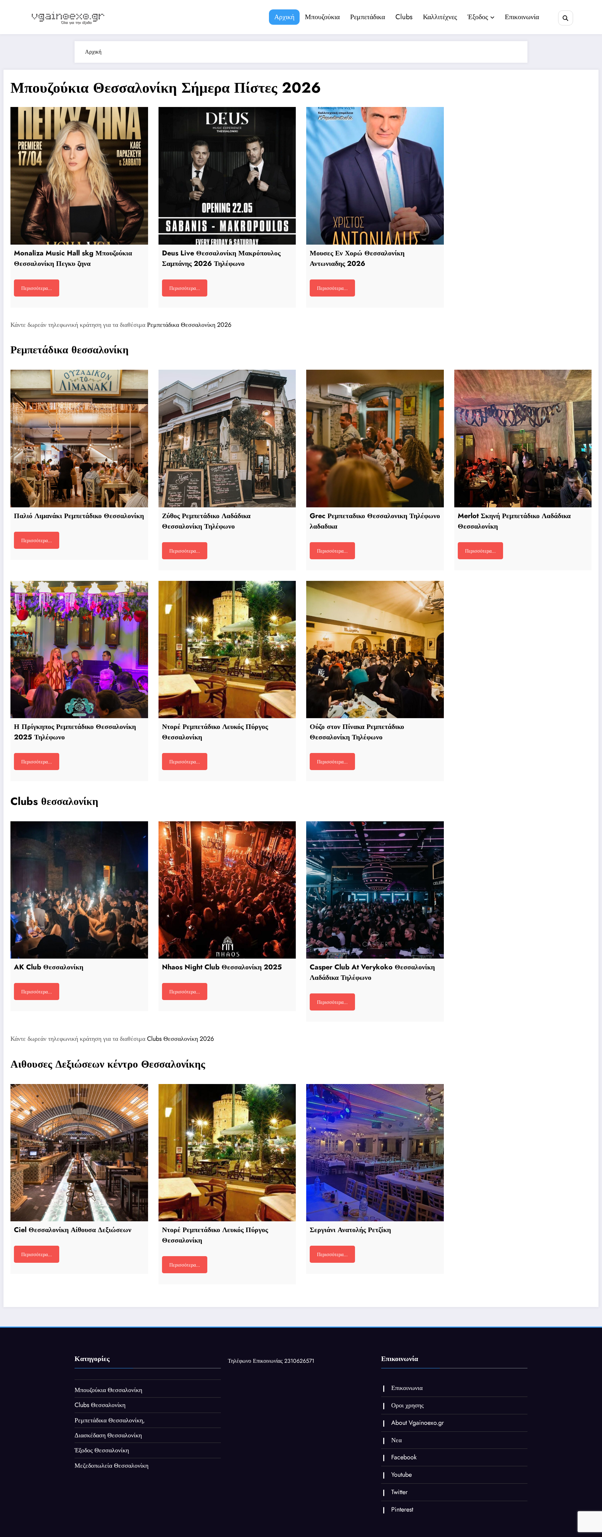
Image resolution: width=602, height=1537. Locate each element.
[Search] (565, 17)
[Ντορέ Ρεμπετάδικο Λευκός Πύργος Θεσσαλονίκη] (227, 649)
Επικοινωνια (407, 1387)
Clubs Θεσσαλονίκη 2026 (180, 1038)
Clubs (403, 17)
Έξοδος (478, 17)
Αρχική (284, 17)
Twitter (399, 1492)
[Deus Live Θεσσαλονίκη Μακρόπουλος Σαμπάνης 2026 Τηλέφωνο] (227, 176)
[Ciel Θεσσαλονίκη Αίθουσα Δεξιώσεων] (79, 1153)
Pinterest (402, 1509)
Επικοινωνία (522, 17)
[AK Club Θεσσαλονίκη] (79, 890)
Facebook (404, 1457)
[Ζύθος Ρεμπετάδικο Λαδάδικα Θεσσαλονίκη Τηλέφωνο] (227, 438)
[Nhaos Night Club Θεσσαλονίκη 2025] (227, 890)
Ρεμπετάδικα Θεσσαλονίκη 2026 (189, 324)
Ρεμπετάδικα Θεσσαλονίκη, (110, 1420)
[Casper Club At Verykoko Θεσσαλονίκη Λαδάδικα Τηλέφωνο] (375, 890)
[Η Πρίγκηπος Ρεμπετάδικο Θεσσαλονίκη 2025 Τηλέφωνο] (79, 649)
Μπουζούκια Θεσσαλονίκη (108, 1389)
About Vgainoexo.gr (417, 1422)
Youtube (401, 1474)
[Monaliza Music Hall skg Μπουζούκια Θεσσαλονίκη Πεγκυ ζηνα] (79, 176)
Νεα (396, 1440)
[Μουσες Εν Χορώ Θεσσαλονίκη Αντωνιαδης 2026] (375, 176)
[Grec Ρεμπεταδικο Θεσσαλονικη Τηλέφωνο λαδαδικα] (375, 438)
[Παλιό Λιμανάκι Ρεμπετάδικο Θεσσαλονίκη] (79, 438)
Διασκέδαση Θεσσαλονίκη (108, 1435)
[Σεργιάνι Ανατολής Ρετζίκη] (375, 1153)
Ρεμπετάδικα (367, 17)
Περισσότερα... (36, 288)
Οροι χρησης (407, 1405)
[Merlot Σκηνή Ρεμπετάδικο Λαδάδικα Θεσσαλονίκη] (523, 438)
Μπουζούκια (322, 17)
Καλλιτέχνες (440, 17)
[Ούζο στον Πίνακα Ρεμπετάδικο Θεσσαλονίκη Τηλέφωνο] (375, 649)
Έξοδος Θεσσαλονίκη (102, 1450)
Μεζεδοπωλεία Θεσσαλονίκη (111, 1465)
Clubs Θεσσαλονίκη (100, 1404)
